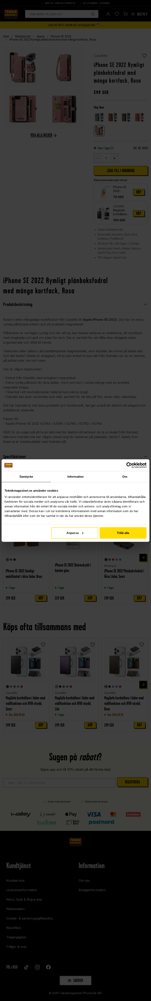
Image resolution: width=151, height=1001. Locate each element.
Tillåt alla (123, 532)
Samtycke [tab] (26, 476)
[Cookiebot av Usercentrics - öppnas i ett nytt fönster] (129, 465)
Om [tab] (124, 476)
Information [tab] (75, 476)
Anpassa (72, 532)
